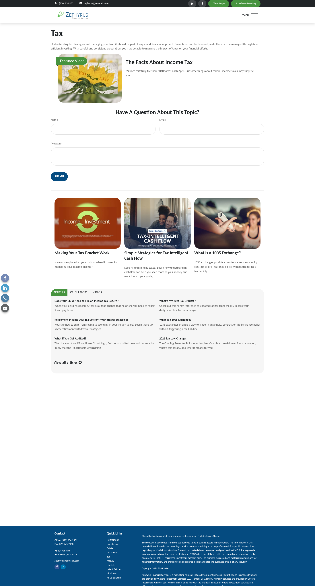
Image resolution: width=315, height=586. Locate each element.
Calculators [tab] (78, 292)
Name (54, 120)
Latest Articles (114, 569)
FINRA (209, 579)
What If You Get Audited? (70, 338)
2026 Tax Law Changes (172, 338)
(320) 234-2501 (67, 3)
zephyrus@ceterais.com (96, 3)
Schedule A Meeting (246, 3)
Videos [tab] (97, 292)
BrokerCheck (212, 536)
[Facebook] (202, 3)
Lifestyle (111, 565)
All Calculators (114, 578)
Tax (108, 557)
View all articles (66, 362)
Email (162, 120)
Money (110, 561)
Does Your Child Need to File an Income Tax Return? (86, 301)
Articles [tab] (59, 292)
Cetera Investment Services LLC (174, 579)
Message (56, 143)
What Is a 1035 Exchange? (217, 253)
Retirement (113, 540)
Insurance (112, 552)
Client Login (219, 3)
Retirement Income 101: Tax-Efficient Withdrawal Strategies (91, 319)
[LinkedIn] (192, 3)
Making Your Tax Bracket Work (82, 253)
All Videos (112, 573)
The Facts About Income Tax (159, 63)
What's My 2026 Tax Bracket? (177, 301)
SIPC (203, 579)
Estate (110, 548)
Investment (112, 544)
